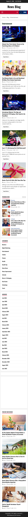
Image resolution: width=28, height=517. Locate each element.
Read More (6, 57)
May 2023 (4, 345)
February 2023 (5, 355)
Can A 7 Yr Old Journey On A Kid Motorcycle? (14, 138)
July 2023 (4, 338)
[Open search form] (17, 12)
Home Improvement (6, 271)
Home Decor (5, 268)
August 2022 (5, 365)
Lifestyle (13, 209)
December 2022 (6, 358)
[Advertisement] (14, 392)
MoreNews (10, 515)
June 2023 (4, 342)
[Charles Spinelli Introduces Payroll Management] (14, 494)
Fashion (4, 255)
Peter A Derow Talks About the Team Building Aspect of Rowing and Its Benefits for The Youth (6, 213)
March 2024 (5, 321)
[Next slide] (25, 197)
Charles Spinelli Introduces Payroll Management (6, 204)
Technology (4, 285)
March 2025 (5, 308)
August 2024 (5, 315)
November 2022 (6, 362)
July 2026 (4, 298)
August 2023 (5, 335)
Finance (4, 258)
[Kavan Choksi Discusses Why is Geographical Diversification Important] (14, 470)
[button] (2, 12)
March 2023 (5, 352)
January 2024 (5, 328)
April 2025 (4, 305)
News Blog (14, 6)
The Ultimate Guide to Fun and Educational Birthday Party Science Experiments (14, 68)
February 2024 (5, 325)
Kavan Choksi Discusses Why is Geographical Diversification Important (14, 481)
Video (24, 12)
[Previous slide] (23, 197)
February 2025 (5, 311)
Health (3, 261)
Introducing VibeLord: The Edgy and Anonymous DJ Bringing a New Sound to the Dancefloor (14, 102)
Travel (3, 288)
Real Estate (4, 281)
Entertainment (7, 40)
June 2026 (4, 301)
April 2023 (4, 348)
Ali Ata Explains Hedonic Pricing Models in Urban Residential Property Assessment (6, 222)
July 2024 (4, 318)
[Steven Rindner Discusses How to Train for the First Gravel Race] (14, 447)
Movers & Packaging (6, 278)
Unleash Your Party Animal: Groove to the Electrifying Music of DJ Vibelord (14, 34)
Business (4, 244)
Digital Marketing (6, 248)
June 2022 (4, 368)
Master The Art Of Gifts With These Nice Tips (14, 170)
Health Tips (4, 265)
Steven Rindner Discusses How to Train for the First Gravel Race (6, 232)
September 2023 (6, 331)
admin (4, 48)
